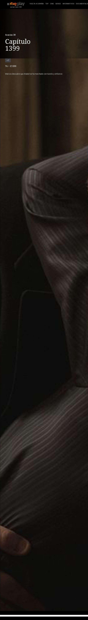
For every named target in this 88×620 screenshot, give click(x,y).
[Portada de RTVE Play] (17, 4)
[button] (7, 4)
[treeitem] (37, 4)
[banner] (19, 4)
